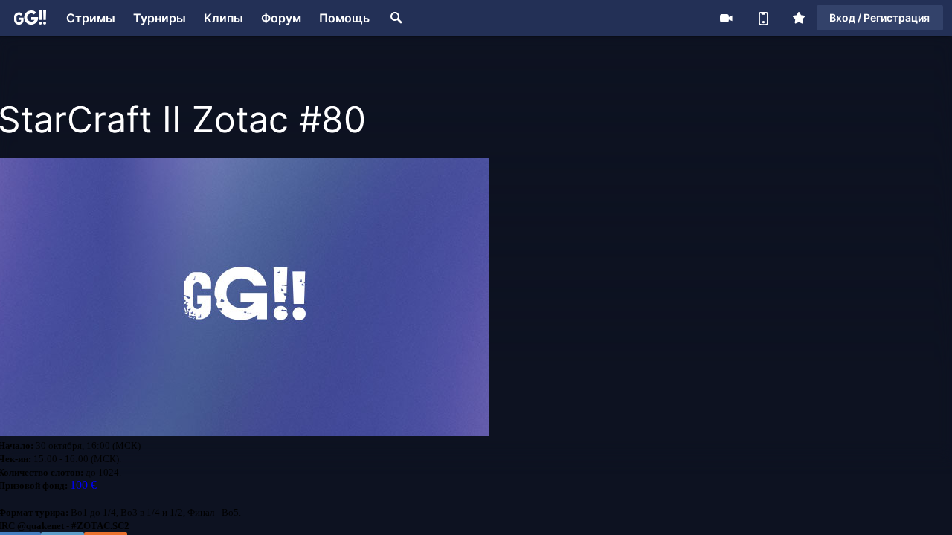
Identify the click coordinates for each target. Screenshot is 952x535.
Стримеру (726, 17)
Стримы (90, 17)
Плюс (799, 18)
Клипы (223, 17)
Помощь (344, 17)
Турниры (159, 17)
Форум (281, 17)
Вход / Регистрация (879, 17)
